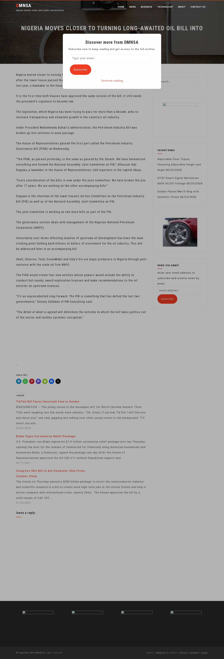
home (121, 7)
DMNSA (23, 5)
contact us (198, 7)
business (146, 7)
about (182, 7)
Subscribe (80, 69)
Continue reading (112, 80)
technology (165, 7)
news (132, 7)
